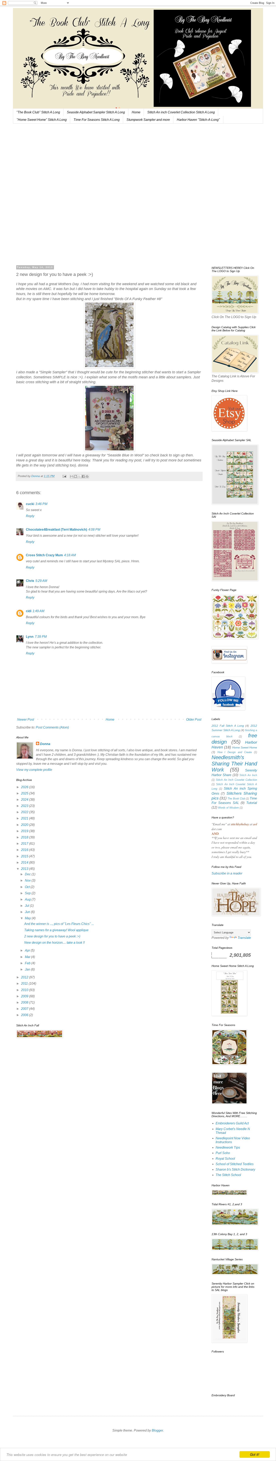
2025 (25, 793)
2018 (25, 837)
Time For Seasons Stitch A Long (97, 119)
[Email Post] (64, 476)
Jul (27, 905)
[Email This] (72, 476)
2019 (25, 831)
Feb (28, 963)
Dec (28, 874)
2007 (25, 1008)
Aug (28, 899)
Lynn (30, 636)
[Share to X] (79, 476)
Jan (28, 969)
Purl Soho (223, 1153)
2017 (25, 843)
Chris (30, 580)
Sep (28, 893)
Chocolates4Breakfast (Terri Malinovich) (56, 529)
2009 (25, 996)
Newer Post (25, 719)
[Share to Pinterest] (87, 476)
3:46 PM (41, 504)
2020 (25, 825)
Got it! (254, 1454)
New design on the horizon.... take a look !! (54, 942)
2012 (25, 977)
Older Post (193, 719)
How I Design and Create (234, 752)
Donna (45, 744)
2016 (25, 850)
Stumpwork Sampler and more (148, 119)
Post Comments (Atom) (52, 727)
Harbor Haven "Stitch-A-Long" (198, 119)
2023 (25, 806)
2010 (25, 990)
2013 (25, 868)
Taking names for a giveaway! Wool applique (56, 930)
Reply (30, 516)
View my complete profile (34, 769)
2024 (25, 799)
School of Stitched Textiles (235, 1164)
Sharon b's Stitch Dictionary (235, 1169)
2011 (25, 983)
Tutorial (251, 803)
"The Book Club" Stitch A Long (38, 112)
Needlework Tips (228, 1147)
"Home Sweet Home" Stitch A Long (42, 119)
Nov (28, 880)
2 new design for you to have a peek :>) (52, 936)
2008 (25, 1002)
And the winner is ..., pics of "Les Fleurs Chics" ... (59, 924)
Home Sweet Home (244, 747)
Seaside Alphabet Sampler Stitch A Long (96, 112)
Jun (28, 912)
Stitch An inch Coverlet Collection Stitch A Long (181, 112)
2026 (25, 787)
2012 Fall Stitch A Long (228, 725)
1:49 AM (38, 611)
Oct (28, 887)
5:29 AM (41, 580)
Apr (28, 950)
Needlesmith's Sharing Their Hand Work (234, 763)
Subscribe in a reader (227, 873)
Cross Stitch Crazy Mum (44, 555)
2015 (25, 856)
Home (136, 112)
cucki (30, 504)
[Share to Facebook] (83, 476)
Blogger (157, 1430)
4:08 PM (94, 529)
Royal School (225, 1158)
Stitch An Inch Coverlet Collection (236, 779)
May (28, 918)
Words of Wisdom (228, 807)
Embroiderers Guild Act (232, 1123)
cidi (28, 611)
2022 (25, 812)
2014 (25, 862)
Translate (244, 937)
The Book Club (236, 798)
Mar (28, 957)
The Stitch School (228, 1175)
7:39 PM (41, 636)
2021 (25, 818)
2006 (25, 1015)
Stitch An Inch (248, 775)
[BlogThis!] (76, 476)
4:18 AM (70, 555)
